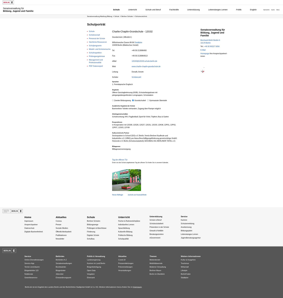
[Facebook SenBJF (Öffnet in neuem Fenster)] (210, 67)
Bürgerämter (60, 270)
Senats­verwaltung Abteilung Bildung (99, 16)
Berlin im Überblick (157, 274)
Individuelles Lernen (126, 225)
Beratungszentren (157, 234)
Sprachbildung (124, 228)
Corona (59, 221)
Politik (238, 10)
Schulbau (91, 239)
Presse (58, 225)
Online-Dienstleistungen (34, 260)
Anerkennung (186, 227)
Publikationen (61, 235)
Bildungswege (92, 225)
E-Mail (203, 50)
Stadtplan (138, 42)
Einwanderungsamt (63, 278)
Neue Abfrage (117, 195)
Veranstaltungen (124, 270)
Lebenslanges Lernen (218, 10)
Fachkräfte (174, 10)
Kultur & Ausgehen (188, 260)
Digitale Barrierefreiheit (33, 232)
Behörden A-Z (61, 260)
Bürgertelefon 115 (31, 270)
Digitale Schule (93, 235)
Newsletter (60, 239)
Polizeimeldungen (125, 267)
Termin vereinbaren (32, 267)
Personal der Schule (97, 38)
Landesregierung (93, 260)
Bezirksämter (61, 267)
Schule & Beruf (155, 220)
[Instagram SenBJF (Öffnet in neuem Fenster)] (206, 67)
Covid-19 (121, 260)
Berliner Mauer (155, 270)
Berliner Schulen (127, 16)
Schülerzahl (136, 77)
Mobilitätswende (156, 263)
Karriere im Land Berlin (96, 263)
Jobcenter (59, 274)
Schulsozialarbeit (156, 224)
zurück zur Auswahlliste (137, 195)
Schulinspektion (95, 53)
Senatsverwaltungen (64, 263)
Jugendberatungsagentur (191, 238)
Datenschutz (29, 228)
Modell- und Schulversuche (100, 49)
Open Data (91, 270)
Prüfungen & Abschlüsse (96, 228)
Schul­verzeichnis (141, 16)
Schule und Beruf (153, 10)
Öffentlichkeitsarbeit (63, 232)
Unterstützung (193, 10)
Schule (116, 10)
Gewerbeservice (30, 278)
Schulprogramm (95, 46)
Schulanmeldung (187, 224)
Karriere (184, 220)
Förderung (91, 232)
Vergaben (91, 274)
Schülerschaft (94, 35)
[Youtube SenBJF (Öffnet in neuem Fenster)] (214, 67)
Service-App (29, 263)
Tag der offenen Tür (119, 160)
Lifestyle (184, 270)
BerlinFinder (186, 274)
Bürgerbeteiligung (94, 267)
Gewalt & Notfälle (156, 231)
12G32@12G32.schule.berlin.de (144, 61)
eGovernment (155, 238)
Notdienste (28, 274)
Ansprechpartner (31, 225)
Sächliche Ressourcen (98, 42)
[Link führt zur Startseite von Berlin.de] (9, 250)
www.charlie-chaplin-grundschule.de (146, 66)
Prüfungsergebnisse (97, 56)
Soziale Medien (62, 228)
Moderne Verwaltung (158, 267)
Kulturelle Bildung (125, 232)
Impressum (28, 221)
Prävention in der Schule (159, 227)
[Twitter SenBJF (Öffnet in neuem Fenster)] (202, 67)
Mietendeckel (155, 260)
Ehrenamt (91, 278)
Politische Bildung (125, 235)
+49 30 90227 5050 (212, 46)
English (253, 10)
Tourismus (185, 263)
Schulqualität (123, 239)
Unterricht (132, 10)
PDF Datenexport (96, 66)
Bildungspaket (186, 231)
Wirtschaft (185, 267)
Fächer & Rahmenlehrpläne (129, 221)
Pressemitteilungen (125, 263)
